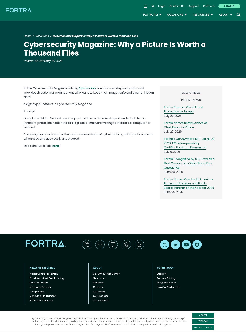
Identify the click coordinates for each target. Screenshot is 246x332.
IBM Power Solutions (41, 300)
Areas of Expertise (42, 268)
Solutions (177, 15)
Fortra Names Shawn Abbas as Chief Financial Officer (185, 125)
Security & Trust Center (106, 273)
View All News (190, 93)
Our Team (99, 291)
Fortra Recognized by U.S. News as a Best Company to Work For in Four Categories (189, 163)
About (225, 15)
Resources (203, 15)
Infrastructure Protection (44, 273)
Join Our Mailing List (168, 287)
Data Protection (39, 282)
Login (161, 6)
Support (194, 6)
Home (28, 36)
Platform (152, 15)
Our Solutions (101, 300)
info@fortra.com (166, 282)
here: (55, 146)
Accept (203, 315)
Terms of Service (127, 318)
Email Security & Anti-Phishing (47, 278)
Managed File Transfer (43, 296)
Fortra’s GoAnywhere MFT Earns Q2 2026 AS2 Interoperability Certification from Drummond (189, 143)
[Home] (19, 10)
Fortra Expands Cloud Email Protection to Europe (183, 109)
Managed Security (40, 287)
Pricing (229, 6)
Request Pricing (166, 278)
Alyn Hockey (88, 88)
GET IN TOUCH (165, 268)
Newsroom (99, 278)
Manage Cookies (203, 327)
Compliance (37, 291)
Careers (98, 287)
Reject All (203, 321)
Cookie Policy (102, 318)
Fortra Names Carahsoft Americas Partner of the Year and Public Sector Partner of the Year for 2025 (189, 183)
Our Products (100, 296)
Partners (208, 6)
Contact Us (176, 6)
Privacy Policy (88, 318)
